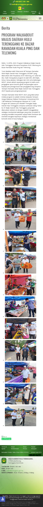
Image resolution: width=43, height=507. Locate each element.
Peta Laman (5, 12)
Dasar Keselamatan (15, 448)
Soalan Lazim (13, 12)
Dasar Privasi (25, 448)
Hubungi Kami (33, 12)
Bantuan (20, 11)
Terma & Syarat (4, 448)
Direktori (26, 11)
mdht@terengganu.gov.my (22, 4)
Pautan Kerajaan (34, 448)
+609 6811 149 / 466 (22, 1)
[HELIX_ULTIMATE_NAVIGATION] (40, 18)
